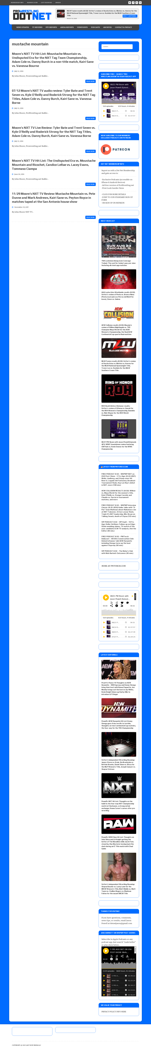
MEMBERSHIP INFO (17, 2)
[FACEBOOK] (133, 2)
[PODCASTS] (140, 2)
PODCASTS (95, 27)
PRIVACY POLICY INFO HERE (113, 1012)
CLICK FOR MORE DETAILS (114, 194)
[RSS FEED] (136, 2)
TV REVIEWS (37, 27)
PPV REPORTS (51, 27)
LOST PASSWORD (46, 2)
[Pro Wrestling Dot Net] (32, 15)
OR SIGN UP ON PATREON (113, 203)
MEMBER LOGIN (32, 2)
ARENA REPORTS (67, 27)
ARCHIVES (107, 27)
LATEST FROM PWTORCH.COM (115, 467)
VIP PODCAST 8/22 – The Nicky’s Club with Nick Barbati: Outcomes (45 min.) (117, 552)
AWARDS (58, 2)
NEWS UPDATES (22, 27)
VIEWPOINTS (82, 27)
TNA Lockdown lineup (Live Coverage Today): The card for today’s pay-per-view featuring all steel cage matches (118, 263)
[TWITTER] (129, 2)
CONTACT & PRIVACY (123, 27)
